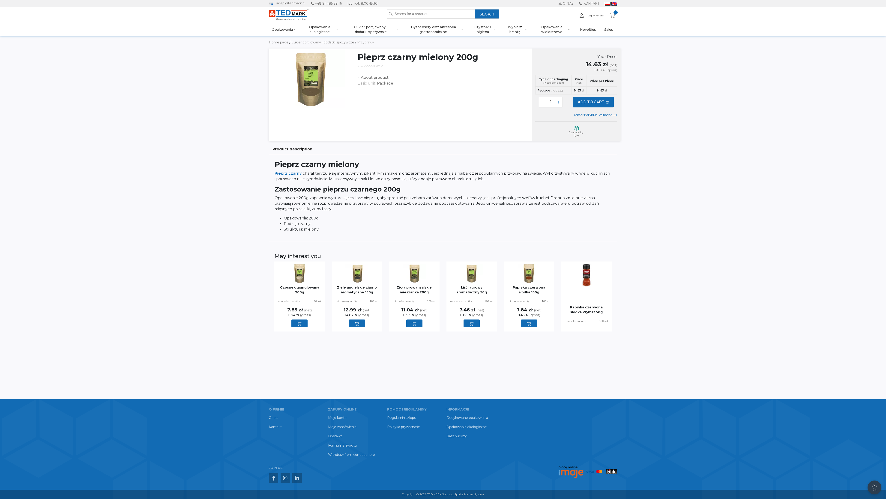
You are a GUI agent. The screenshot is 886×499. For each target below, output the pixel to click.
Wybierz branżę (515, 29)
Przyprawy (365, 42)
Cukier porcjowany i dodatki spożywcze (370, 29)
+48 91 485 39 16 (328, 3)
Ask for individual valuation (593, 115)
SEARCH (487, 14)
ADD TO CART (591, 102)
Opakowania (282, 29)
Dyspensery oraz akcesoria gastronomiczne (433, 29)
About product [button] (374, 77)
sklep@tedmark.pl (290, 3)
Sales (608, 29)
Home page (279, 42)
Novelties (588, 29)
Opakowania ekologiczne (319, 29)
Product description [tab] (292, 149)
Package (550, 90)
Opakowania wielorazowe (551, 29)
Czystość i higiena (482, 29)
